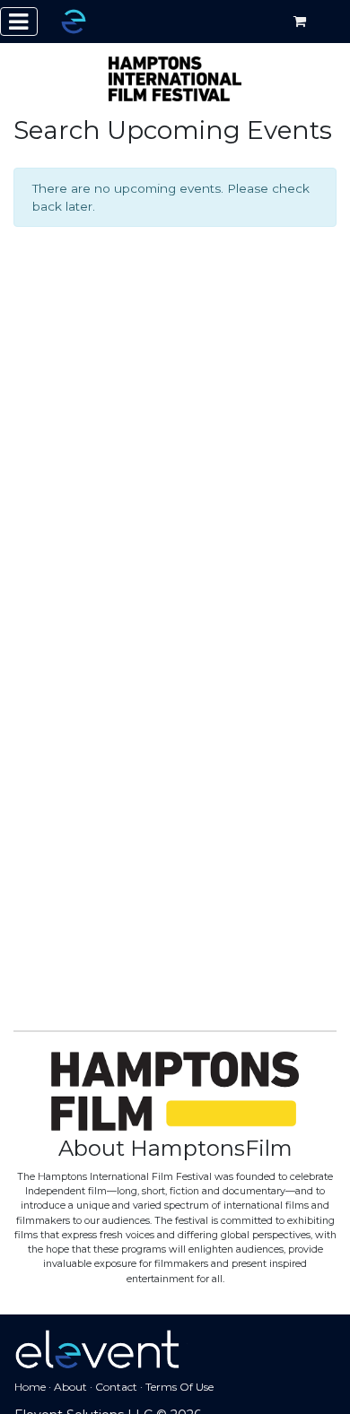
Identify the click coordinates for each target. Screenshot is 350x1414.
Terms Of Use (179, 1386)
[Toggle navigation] (19, 21)
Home (30, 1386)
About (70, 1386)
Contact (116, 1386)
